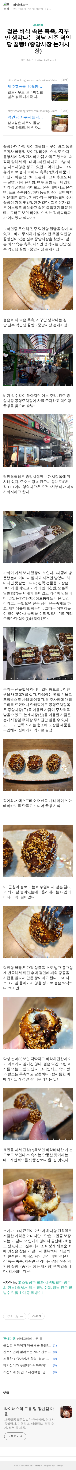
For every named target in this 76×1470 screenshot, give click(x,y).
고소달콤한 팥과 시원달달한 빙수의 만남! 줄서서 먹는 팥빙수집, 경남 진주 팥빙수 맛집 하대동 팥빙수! (37, 1288)
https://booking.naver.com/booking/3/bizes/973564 (33, 80)
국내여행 (38, 24)
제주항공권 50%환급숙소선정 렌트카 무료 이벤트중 (25, 86)
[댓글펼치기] (11, 1393)
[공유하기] (16, 1316)
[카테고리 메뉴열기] (68, 6)
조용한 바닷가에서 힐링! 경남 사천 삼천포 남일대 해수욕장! (27, 1358)
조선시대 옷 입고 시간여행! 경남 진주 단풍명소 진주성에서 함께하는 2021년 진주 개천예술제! (27, 1372)
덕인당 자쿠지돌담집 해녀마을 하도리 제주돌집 (25, 117)
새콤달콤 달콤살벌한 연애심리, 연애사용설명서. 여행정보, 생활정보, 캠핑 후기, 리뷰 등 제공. (29, 1423)
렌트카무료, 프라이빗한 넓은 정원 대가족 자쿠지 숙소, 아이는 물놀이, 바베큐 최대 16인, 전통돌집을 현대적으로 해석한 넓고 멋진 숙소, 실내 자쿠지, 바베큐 (25, 94)
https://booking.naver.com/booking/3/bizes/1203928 (33, 111)
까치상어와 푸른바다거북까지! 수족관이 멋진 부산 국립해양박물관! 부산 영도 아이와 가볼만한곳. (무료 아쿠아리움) (27, 1365)
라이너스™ (20, 4)
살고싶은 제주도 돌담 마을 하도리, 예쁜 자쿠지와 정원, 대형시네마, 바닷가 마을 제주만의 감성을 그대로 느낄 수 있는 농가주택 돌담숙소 (25, 125)
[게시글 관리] (21, 1316)
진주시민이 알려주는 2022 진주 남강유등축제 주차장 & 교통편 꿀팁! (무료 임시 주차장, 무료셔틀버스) (27, 1352)
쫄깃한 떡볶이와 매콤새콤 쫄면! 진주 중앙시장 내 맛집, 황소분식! (27, 1345)
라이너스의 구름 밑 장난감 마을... (29, 1411)
